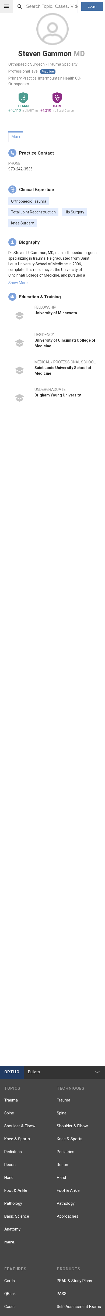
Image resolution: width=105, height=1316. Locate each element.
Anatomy (12, 1229)
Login (92, 6)
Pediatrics (13, 1151)
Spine (9, 1113)
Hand (8, 1177)
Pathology (13, 1203)
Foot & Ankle (15, 1190)
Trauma (11, 1100)
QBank (10, 1293)
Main (16, 136)
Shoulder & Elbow (19, 1126)
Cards (9, 1280)
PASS (61, 1293)
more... (11, 1242)
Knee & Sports (17, 1138)
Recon (10, 1164)
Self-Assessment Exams (79, 1306)
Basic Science (16, 1216)
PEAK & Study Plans (74, 1280)
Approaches (67, 1216)
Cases (10, 1306)
